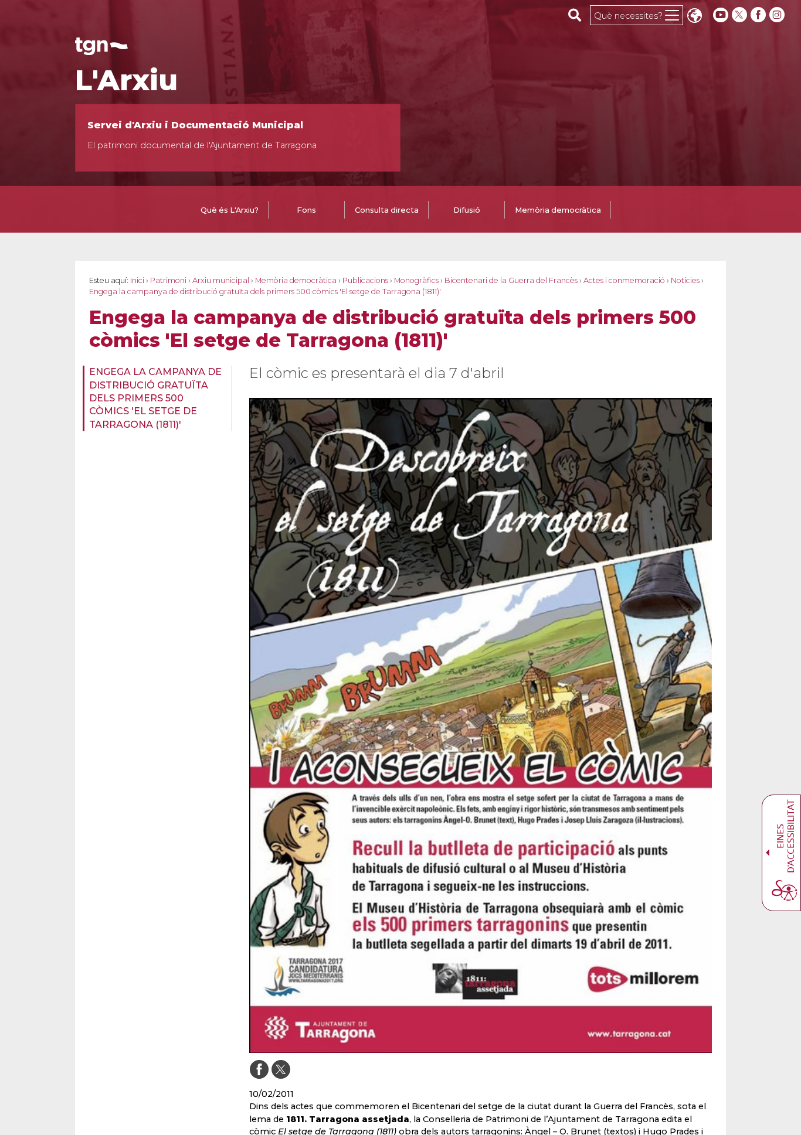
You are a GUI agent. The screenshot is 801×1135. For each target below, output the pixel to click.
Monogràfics (416, 280)
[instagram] (778, 15)
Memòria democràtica (296, 280)
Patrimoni (168, 280)
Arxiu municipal (220, 280)
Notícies (685, 280)
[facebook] (759, 15)
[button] (694, 17)
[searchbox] (575, 15)
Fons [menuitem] (306, 210)
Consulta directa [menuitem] (387, 210)
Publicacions (365, 280)
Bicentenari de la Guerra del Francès (511, 280)
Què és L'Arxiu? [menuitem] (230, 210)
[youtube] (720, 15)
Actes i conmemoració (624, 280)
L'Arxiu (126, 80)
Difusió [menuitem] (466, 210)
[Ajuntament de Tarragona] (101, 49)
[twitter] (740, 15)
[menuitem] (153, 398)
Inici (137, 280)
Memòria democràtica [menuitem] (558, 210)
